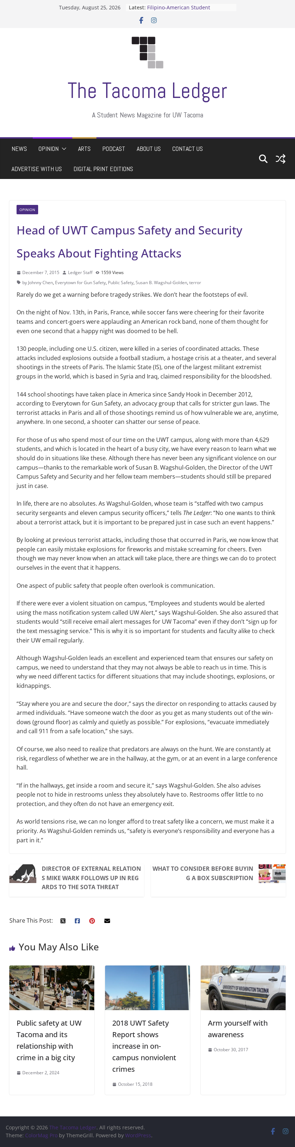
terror (195, 282)
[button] (63, 148)
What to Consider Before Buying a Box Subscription (203, 873)
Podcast (113, 148)
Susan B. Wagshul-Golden (161, 282)
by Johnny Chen (37, 282)
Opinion (48, 148)
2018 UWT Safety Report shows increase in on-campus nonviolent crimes (144, 1046)
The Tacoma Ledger (147, 90)
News (19, 148)
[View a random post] (280, 158)
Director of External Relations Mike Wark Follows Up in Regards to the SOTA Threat (91, 878)
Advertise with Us (37, 169)
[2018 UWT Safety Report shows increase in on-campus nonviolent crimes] (147, 970)
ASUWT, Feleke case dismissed (184, 3)
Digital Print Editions (103, 169)
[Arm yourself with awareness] (243, 970)
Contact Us (187, 148)
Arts (84, 148)
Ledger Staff (80, 272)
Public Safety (120, 282)
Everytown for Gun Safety (80, 282)
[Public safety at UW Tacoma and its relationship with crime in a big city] (51, 970)
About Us (149, 148)
